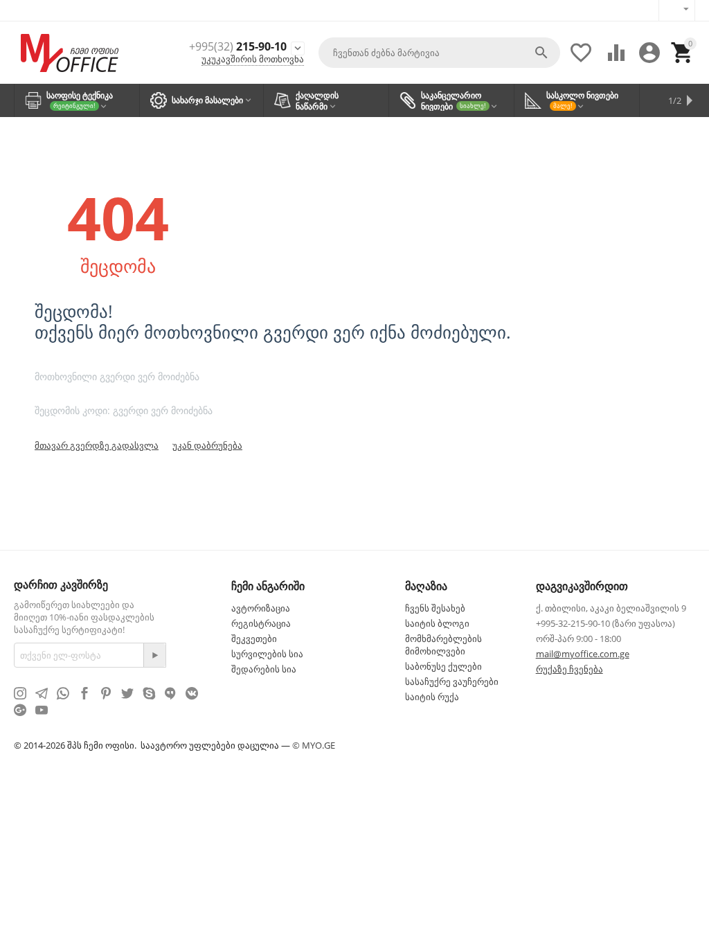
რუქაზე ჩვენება (569, 669)
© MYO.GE (313, 745)
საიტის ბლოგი (437, 623)
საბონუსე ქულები (443, 666)
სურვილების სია (267, 654)
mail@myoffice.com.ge (582, 654)
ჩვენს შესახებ (435, 608)
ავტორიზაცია (260, 608)
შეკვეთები (254, 638)
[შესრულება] (154, 655)
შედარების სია (263, 669)
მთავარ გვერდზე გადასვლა (97, 445)
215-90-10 (238, 46)
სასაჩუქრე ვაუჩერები (452, 681)
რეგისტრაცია (261, 623)
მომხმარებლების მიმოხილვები (443, 644)
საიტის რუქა (432, 696)
